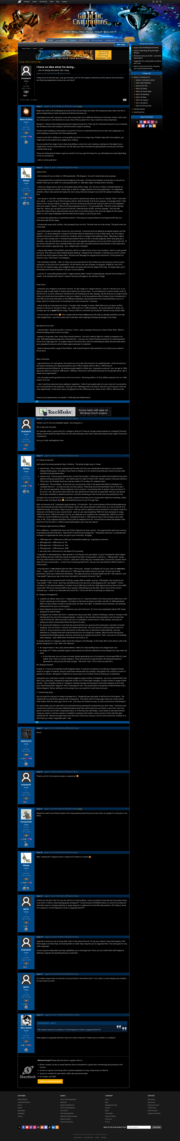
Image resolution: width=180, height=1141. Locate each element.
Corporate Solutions (24, 1102)
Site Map (103, 1137)
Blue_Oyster (26, 1027)
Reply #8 (39, 852)
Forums (107, 1122)
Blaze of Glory (26, 119)
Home (21, 62)
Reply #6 (39, 772)
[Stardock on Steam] (156, 122)
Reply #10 (40, 937)
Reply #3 (39, 419)
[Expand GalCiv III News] (134, 97)
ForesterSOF (26, 822)
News (51, 2)
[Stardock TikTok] (147, 126)
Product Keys (152, 1108)
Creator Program (110, 1116)
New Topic (121, 44)
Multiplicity (21, 1113)
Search (35, 48)
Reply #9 (39, 896)
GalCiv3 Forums (65, 73)
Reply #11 (40, 974)
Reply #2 (39, 167)
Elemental (63, 1102)
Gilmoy (26, 180)
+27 (26, 133)
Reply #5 (39, 728)
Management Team (111, 1105)
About (107, 1099)
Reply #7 (39, 809)
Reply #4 (39, 456)
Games (34, 2)
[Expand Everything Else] (132, 112)
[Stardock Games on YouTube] (145, 122)
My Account (151, 1102)
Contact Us (108, 1119)
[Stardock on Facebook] (141, 122)
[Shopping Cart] (157, 1)
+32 (26, 835)
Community (43, 2)
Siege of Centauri (65, 1119)
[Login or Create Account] (153, 1)
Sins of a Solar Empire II (67, 1108)
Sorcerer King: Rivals (66, 1122)
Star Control (64, 1110)
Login (41, 48)
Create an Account (153, 1105)
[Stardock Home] (19, 1)
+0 (26, 92)
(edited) (80, 106)
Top (126, 106)
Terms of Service (88, 1137)
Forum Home (26, 48)
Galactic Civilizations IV (67, 1105)
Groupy (20, 1116)
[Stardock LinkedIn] (150, 126)
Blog (57, 2)
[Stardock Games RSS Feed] (154, 126)
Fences (20, 1108)
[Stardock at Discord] (143, 126)
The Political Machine (66, 1113)
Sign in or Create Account (50, 1081)
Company (109, 1096)
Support (64, 2)
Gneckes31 (26, 78)
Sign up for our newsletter (115, 1127)
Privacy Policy (78, 1137)
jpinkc (26, 909)
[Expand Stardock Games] (132, 109)
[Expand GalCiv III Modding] (134, 94)
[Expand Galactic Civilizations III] (132, 77)
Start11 (20, 1105)
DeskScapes (21, 1110)
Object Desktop (22, 1099)
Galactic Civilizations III (32, 62)
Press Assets (109, 1113)
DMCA (97, 1137)
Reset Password (153, 1110)
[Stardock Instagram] (152, 122)
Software (27, 2)
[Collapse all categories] (160, 77)
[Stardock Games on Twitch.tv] (148, 122)
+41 (26, 194)
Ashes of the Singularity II (68, 1099)
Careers (107, 1108)
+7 (26, 1041)
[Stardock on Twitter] (137, 122)
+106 (26, 755)
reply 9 (53, 1023)
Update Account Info (154, 1113)
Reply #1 (39, 106)
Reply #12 (40, 1015)
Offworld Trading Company (68, 1116)
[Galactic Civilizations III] (90, 22)
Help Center (151, 1099)
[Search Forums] (160, 1)
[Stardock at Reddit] (139, 126)
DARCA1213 (26, 741)
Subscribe (156, 1127)
